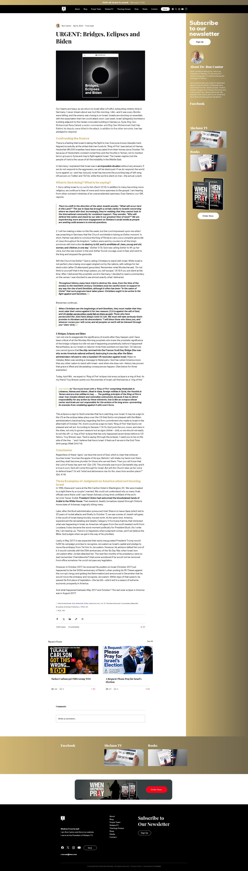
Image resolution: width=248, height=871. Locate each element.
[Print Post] (82, 619)
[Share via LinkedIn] (70, 619)
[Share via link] (76, 619)
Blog (112, 819)
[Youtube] (182, 9)
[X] (176, 9)
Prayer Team (115, 822)
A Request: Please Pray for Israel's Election (123, 680)
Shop (112, 831)
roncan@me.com (69, 854)
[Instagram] (179, 9)
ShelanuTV (114, 825)
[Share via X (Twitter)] (63, 619)
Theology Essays (117, 828)
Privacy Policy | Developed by (143, 866)
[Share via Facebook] (57, 619)
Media (112, 834)
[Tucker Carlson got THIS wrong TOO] (73, 660)
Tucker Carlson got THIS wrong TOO (71, 678)
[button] (186, 9)
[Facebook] (173, 9)
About (112, 816)
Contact (113, 837)
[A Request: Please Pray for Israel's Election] (128, 660)
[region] (64, 9)
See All (150, 641)
